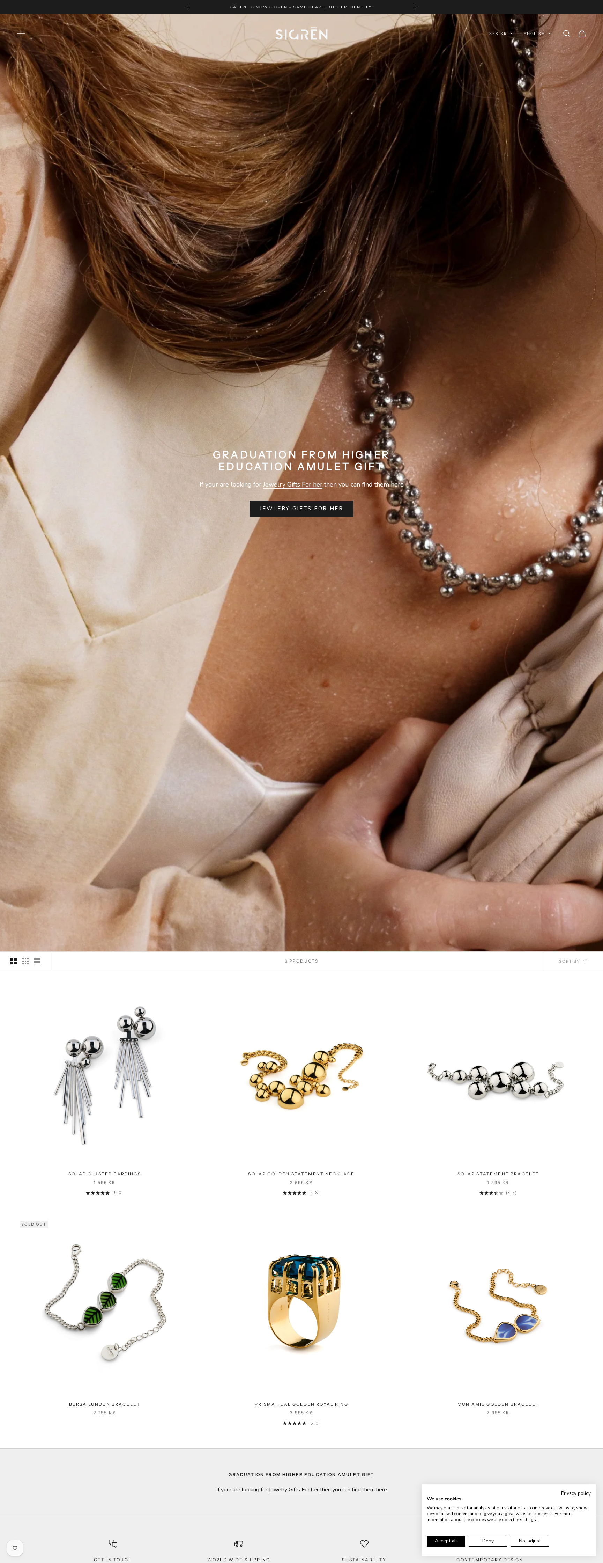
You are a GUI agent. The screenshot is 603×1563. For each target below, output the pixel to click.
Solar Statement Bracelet (498, 1173)
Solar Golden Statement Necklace (301, 1173)
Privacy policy (576, 1493)
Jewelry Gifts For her (292, 484)
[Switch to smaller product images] (25, 961)
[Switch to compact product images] (37, 961)
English (534, 33)
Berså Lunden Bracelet (104, 1404)
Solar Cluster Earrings (104, 1173)
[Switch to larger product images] (13, 961)
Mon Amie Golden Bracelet (498, 1404)
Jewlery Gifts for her (301, 508)
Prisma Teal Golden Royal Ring (301, 1404)
